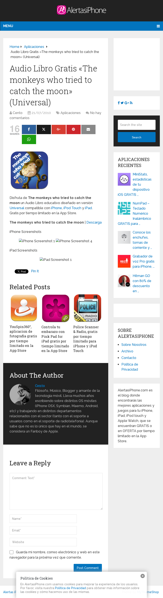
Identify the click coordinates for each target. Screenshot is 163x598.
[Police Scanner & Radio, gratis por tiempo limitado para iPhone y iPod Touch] (87, 308)
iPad (88, 208)
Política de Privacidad (70, 588)
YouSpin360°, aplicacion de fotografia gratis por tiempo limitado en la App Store (23, 338)
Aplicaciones (70, 113)
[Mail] (88, 129)
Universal (17, 208)
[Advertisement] (140, 63)
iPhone (56, 208)
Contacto (128, 358)
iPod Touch (72, 208)
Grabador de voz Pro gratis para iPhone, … (144, 261)
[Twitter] (44, 129)
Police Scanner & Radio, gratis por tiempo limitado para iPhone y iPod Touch (86, 339)
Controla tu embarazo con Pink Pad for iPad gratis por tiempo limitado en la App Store (55, 339)
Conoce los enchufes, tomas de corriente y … (142, 240)
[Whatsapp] (29, 139)
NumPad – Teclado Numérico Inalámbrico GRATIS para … (134, 213)
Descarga (94, 222)
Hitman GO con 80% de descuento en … (142, 283)
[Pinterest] (73, 129)
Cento (17, 113)
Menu (8, 26)
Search (136, 137)
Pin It (35, 271)
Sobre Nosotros (133, 345)
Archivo (127, 351)
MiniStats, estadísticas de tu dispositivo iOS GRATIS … (135, 184)
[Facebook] (29, 129)
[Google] (59, 129)
